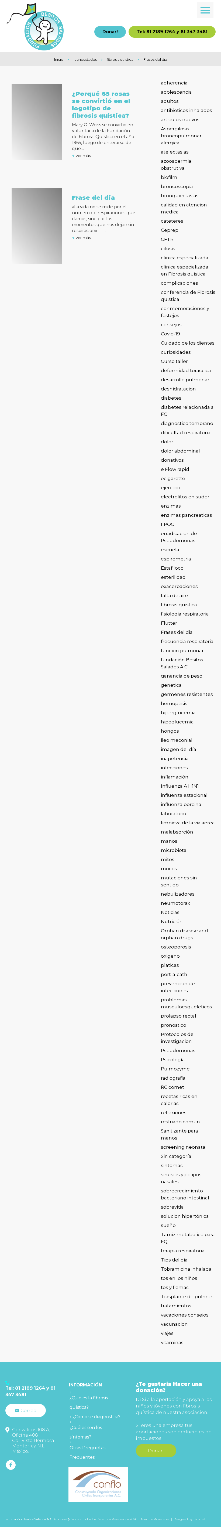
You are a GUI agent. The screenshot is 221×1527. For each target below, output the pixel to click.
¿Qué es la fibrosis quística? (89, 1402)
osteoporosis (176, 947)
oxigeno (170, 956)
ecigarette (173, 478)
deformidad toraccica (186, 370)
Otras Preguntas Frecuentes (87, 1452)
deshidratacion (178, 389)
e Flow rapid (175, 469)
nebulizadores (178, 894)
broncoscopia (177, 186)
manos (169, 841)
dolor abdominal (180, 451)
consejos (171, 324)
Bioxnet (200, 1519)
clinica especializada (184, 257)
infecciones (174, 767)
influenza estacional (184, 795)
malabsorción (177, 832)
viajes (167, 1333)
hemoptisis (174, 703)
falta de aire (174, 595)
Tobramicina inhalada (186, 1269)
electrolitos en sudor (185, 496)
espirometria (176, 559)
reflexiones (174, 1112)
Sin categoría (176, 1156)
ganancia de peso (181, 676)
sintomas (172, 1165)
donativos (172, 460)
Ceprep (169, 230)
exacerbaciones (179, 586)
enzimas (171, 506)
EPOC (167, 524)
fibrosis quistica (120, 59)
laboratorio (173, 813)
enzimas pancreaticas (186, 515)
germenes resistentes (187, 694)
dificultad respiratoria (185, 432)
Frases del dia (155, 59)
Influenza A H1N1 (180, 786)
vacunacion (174, 1324)
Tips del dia (174, 1260)
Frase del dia (93, 197)
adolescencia (176, 92)
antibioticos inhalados (186, 110)
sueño (168, 1225)
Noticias (170, 912)
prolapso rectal (178, 1016)
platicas (170, 965)
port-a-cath (174, 974)
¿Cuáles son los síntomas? (86, 1432)
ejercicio (170, 487)
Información (85, 1384)
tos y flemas (175, 1287)
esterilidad (173, 577)
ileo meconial (176, 740)
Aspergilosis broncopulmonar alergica (181, 135)
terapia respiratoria (183, 1250)
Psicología (173, 1059)
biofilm (169, 177)
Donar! (110, 31)
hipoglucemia (177, 722)
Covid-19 (170, 333)
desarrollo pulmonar (185, 379)
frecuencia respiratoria (187, 641)
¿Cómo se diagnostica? (96, 1416)
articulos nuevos (180, 119)
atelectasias (175, 152)
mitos (167, 859)
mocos (169, 868)
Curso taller (174, 361)
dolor (167, 441)
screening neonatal (184, 1147)
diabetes (171, 398)
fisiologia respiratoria (185, 614)
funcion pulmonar (182, 650)
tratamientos (176, 1305)
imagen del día (178, 749)
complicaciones (179, 283)
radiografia (173, 1078)
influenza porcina (181, 804)
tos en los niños (179, 1278)
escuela (170, 549)
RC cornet (172, 1087)
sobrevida (172, 1207)
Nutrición (172, 921)
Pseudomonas (178, 1050)
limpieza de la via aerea (188, 822)
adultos (170, 101)
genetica (171, 685)
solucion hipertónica (185, 1216)
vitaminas (172, 1342)
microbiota (174, 850)
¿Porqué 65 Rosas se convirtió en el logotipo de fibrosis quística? (101, 104)
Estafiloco (172, 568)
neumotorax (175, 903)
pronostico (173, 1025)
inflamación (174, 777)
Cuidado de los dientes (188, 343)
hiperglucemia (178, 712)
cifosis (168, 248)
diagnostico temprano (187, 423)
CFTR (167, 239)
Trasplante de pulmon (187, 1296)
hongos (170, 731)
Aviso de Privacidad (155, 1519)
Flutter (169, 623)
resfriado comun (180, 1121)
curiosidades (85, 59)
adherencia (174, 83)
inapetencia (175, 758)
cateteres (172, 221)
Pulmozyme (175, 1069)
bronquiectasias (180, 195)
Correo (28, 1410)
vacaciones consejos (185, 1315)
